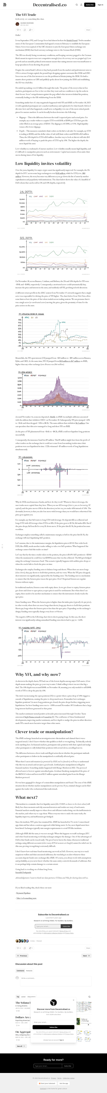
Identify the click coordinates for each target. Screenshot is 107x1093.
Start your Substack (48, 1083)
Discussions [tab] (31, 997)
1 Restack (39, 941)
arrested (29, 782)
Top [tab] (18, 997)
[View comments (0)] (25, 30)
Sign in (100, 5)
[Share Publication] (81, 5)
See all (19, 1046)
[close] (73, 1000)
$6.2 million (80, 423)
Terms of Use (64, 1032)
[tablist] (24, 971)
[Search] (77, 5)
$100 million (60, 173)
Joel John (24, 1023)
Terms (59, 1078)
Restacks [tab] (29, 971)
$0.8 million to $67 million (69, 361)
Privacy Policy (69, 1034)
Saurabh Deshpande (27, 23)
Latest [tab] (23, 997)
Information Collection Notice (53, 1034)
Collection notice (68, 1078)
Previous (23, 956)
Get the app (64, 1083)
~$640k (52, 417)
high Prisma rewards (33, 717)
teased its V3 (49, 717)
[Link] (12, 163)
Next (85, 956)
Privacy (53, 1078)
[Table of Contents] (2, 546)
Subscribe (90, 5)
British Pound (72, 40)
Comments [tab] (20, 971)
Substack (43, 1089)
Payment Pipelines (23, 893)
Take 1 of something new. (26, 898)
